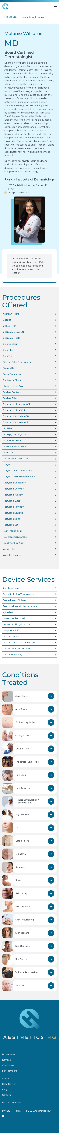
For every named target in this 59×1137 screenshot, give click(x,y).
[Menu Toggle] (55, 6)
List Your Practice (11, 1102)
